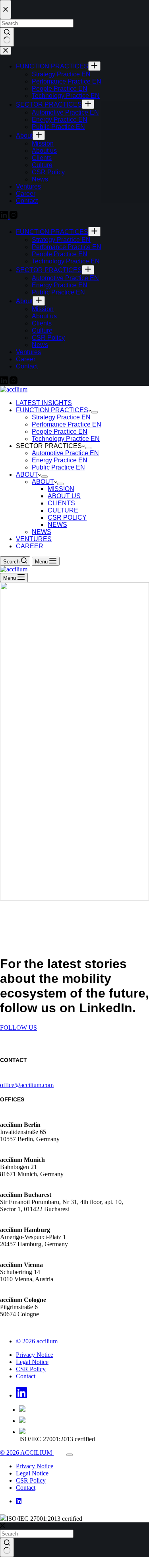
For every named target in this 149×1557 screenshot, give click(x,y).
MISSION (61, 488)
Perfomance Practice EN (66, 424)
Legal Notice (32, 1361)
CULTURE (63, 510)
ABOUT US (64, 496)
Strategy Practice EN (61, 417)
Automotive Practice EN (65, 453)
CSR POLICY (67, 517)
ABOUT (27, 474)
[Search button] (7, 1547)
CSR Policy (31, 1369)
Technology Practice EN (66, 438)
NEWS (57, 524)
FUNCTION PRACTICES (52, 410)
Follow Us (18, 1027)
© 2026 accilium (37, 1341)
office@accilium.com (27, 1085)
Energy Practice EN (59, 460)
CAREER (29, 546)
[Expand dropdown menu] (94, 412)
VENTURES (34, 539)
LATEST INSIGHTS (44, 402)
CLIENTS (61, 503)
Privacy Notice (34, 1354)
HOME (25, 765)
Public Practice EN (58, 467)
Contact (25, 1376)
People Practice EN (59, 431)
